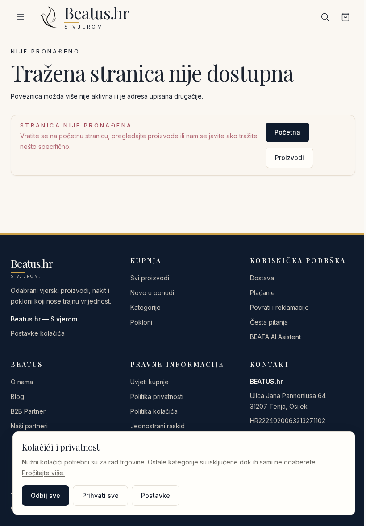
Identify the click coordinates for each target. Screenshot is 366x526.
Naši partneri (29, 426)
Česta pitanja (269, 322)
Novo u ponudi (152, 292)
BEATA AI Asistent (275, 337)
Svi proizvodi (149, 278)
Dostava (262, 278)
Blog (17, 396)
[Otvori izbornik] (20, 17)
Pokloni (141, 322)
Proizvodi (289, 157)
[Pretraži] (325, 17)
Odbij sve (45, 495)
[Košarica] (345, 17)
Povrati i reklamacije (279, 307)
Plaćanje (262, 292)
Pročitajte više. (43, 473)
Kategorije (145, 307)
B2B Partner (28, 411)
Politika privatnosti (156, 396)
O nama (22, 382)
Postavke (155, 495)
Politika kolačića (154, 411)
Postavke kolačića (38, 333)
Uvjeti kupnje (149, 382)
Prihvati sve (100, 495)
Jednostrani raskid (157, 426)
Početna (287, 132)
